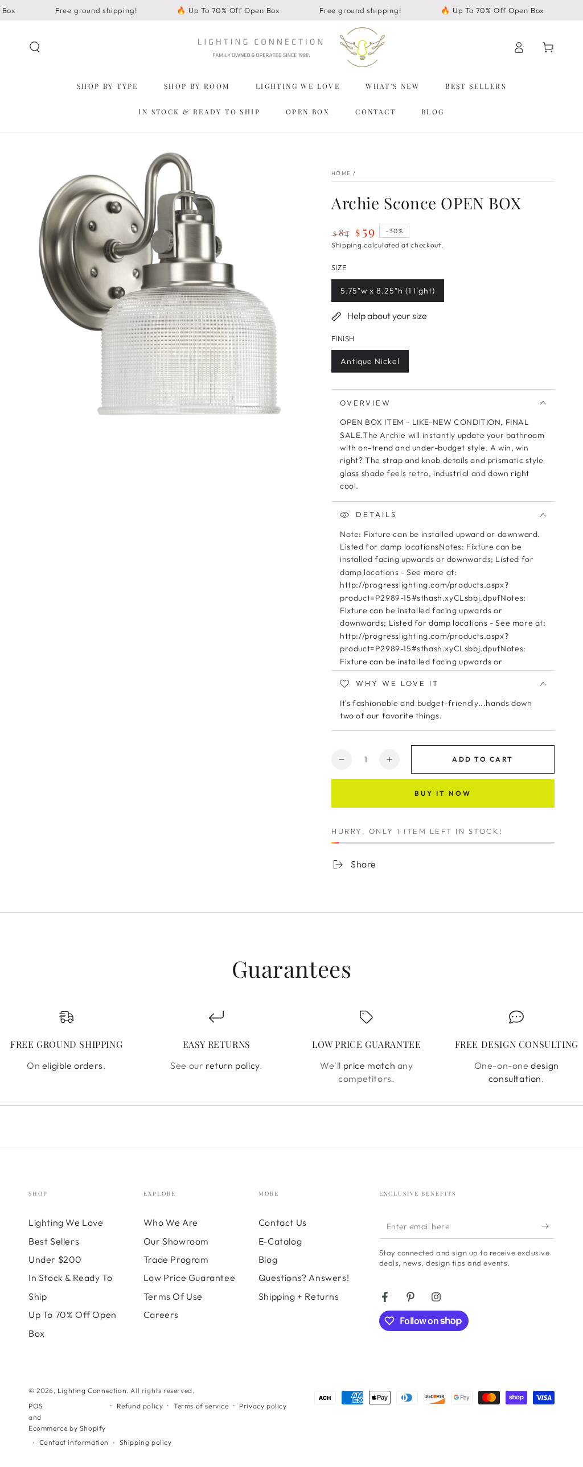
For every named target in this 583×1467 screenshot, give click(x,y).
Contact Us (282, 1222)
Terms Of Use (173, 1296)
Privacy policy (262, 1406)
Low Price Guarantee (189, 1277)
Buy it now (442, 793)
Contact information (74, 1442)
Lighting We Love (66, 1222)
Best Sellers (53, 1241)
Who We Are (170, 1222)
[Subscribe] (548, 1225)
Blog (267, 1259)
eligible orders (72, 1065)
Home (341, 173)
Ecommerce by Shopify (67, 1428)
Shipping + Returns (298, 1296)
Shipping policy (146, 1442)
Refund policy (140, 1406)
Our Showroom (176, 1241)
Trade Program (176, 1259)
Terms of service (201, 1406)
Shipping (346, 245)
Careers (161, 1314)
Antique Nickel (370, 364)
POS (35, 1406)
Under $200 (55, 1259)
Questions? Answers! (303, 1277)
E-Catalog (280, 1241)
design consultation (523, 1072)
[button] (35, 47)
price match (369, 1065)
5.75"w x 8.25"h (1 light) (387, 294)
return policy (233, 1065)
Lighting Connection (92, 1390)
